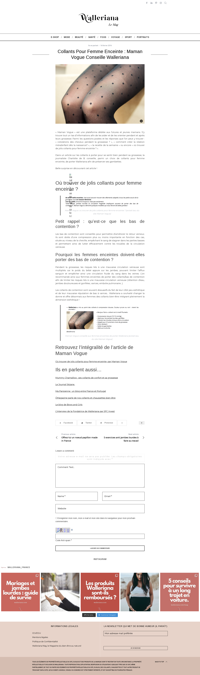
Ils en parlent (93, 45)
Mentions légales (40, 637)
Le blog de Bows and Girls (68, 404)
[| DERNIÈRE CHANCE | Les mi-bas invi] (60, 592)
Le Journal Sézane (65, 384)
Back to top (159, 662)
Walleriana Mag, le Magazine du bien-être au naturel (56, 646)
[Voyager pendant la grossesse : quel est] (139, 592)
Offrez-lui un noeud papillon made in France (79, 437)
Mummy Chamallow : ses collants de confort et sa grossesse (86, 378)
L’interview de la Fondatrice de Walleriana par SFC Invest (85, 411)
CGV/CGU (36, 633)
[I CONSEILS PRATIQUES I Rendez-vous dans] (179, 592)
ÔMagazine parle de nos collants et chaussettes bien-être (85, 398)
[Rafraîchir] (72, 529)
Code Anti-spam (62, 540)
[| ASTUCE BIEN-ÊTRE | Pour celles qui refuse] (20, 592)
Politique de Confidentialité (45, 641)
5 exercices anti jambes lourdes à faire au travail (121, 437)
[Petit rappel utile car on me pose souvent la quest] (100, 592)
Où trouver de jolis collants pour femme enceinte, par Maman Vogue (91, 361)
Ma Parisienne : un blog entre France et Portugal (80, 391)
